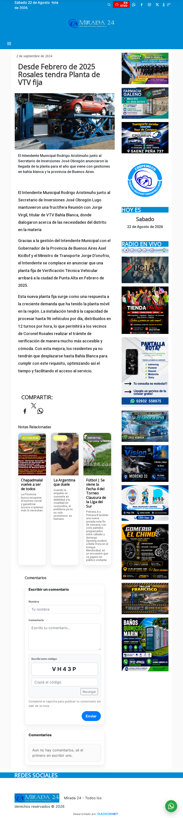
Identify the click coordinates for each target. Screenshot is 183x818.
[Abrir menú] (9, 43)
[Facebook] (141, 4)
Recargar (89, 692)
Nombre (34, 601)
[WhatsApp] (133, 4)
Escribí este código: (44, 658)
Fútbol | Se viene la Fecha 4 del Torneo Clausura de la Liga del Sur (96, 493)
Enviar (91, 716)
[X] (157, 4)
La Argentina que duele (64, 482)
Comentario (36, 620)
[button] (109, 4)
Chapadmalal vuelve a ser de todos (32, 484)
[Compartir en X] (33, 407)
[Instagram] (149, 4)
